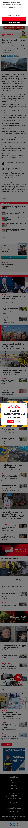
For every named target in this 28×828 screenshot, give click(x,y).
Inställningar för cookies (14, 15)
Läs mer (8, 10)
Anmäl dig (10, 421)
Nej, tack (18, 421)
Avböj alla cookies (14, 22)
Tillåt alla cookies (14, 19)
